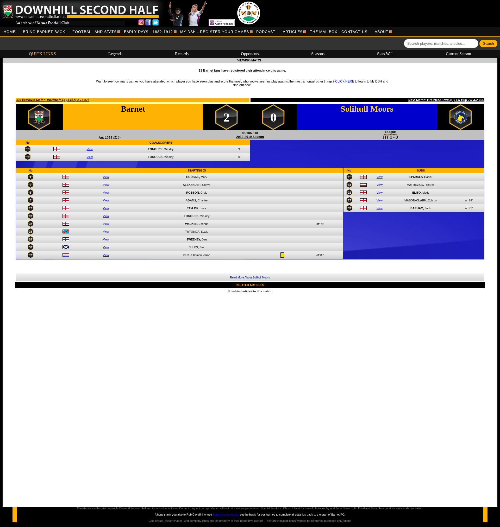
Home (10, 32)
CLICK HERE (344, 81)
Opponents (250, 54)
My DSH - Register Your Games (214, 32)
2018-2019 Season (250, 137)
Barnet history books (226, 514)
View (90, 149)
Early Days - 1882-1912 (148, 32)
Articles (293, 32)
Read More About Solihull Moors (250, 277)
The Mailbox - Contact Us (338, 32)
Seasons (317, 54)
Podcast (266, 32)
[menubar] (196, 31)
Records (182, 54)
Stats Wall (385, 54)
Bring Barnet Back (44, 32)
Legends (115, 54)
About (382, 32)
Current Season (458, 54)
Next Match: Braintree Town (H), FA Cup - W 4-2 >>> (446, 100)
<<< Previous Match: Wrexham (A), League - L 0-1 (52, 100)
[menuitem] (9, 31)
